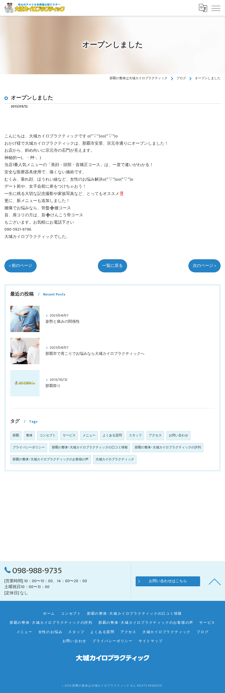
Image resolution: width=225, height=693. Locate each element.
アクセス (155, 435)
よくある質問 (112, 435)
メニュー (89, 435)
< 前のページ (20, 265)
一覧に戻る (112, 265)
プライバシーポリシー (29, 447)
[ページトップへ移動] (215, 581)
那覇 (16, 435)
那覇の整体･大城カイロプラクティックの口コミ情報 (90, 447)
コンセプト (48, 435)
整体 (29, 435)
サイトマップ (151, 641)
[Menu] (215, 7)
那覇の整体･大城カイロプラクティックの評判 (168, 447)
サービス (69, 435)
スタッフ (135, 435)
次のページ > (204, 265)
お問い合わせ (178, 435)
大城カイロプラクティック (115, 459)
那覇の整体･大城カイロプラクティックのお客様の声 (50, 459)
